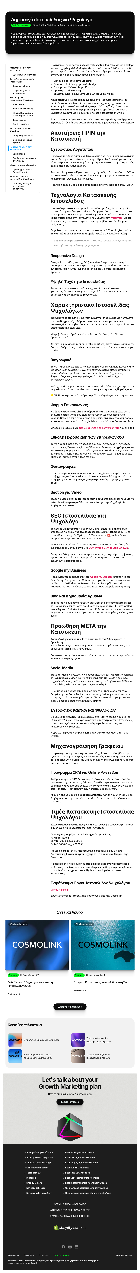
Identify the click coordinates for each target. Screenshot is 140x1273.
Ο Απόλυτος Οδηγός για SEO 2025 (108, 547)
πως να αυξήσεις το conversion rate (98, 428)
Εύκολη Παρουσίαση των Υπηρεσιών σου (23, 114)
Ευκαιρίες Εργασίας (61, 1255)
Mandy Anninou (59, 889)
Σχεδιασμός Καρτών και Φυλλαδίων (24, 159)
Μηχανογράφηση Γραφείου (23, 165)
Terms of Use (29, 1255)
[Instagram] (70, 1246)
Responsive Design (22, 86)
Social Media (19, 154)
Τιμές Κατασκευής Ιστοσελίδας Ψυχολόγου (22, 177)
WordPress (116, 218)
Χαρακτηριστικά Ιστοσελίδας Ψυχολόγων (22, 98)
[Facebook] (63, 1246)
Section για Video (21, 124)
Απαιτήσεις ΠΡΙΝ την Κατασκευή (20, 69)
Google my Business (23, 135)
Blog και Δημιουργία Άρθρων (22, 141)
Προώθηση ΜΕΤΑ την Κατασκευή (20, 148)
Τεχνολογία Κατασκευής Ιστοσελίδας (22, 80)
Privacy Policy (13, 1255)
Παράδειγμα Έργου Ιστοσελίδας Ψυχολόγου (22, 186)
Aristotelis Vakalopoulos (79, 25)
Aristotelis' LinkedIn (124, 1255)
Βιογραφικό (18, 104)
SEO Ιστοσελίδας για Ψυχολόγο (20, 130)
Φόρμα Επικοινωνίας (23, 108)
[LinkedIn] (76, 1246)
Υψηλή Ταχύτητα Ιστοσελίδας (21, 91)
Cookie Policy (44, 1255)
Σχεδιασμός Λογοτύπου (24, 74)
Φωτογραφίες (19, 120)
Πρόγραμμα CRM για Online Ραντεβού (22, 170)
